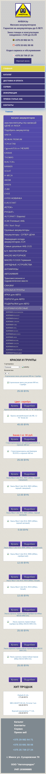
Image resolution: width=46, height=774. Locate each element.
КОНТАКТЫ (8, 105)
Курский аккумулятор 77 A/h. (23, 711)
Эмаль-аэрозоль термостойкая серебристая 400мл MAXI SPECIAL (23, 615)
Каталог (18, 722)
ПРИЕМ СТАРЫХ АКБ (13, 99)
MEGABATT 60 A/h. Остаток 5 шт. (23, 703)
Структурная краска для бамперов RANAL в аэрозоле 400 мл (23, 444)
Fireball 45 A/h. (23, 695)
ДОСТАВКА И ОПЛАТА (13, 81)
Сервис (18, 729)
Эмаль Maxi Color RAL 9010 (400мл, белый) (23, 581)
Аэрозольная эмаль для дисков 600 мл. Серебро (23, 376)
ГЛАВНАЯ (7, 68)
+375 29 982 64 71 (24, 40)
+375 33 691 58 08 (24, 45)
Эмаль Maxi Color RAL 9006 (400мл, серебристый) (23, 548)
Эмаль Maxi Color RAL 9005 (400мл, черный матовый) (23, 514)
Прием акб (20, 732)
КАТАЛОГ (7, 75)
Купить (14, 405)
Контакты (19, 725)
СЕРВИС (7, 87)
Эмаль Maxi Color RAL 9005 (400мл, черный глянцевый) (23, 479)
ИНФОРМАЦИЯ (10, 93)
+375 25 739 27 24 (24, 55)
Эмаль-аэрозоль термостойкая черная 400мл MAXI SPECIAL (23, 649)
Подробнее (29, 405)
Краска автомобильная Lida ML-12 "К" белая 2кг (23, 409)
